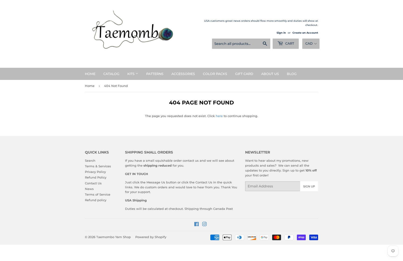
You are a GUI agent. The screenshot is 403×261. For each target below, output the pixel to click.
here (219, 116)
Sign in (281, 32)
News (89, 189)
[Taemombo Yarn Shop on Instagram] (204, 225)
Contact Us (93, 183)
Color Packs (215, 74)
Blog (292, 74)
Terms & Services (98, 166)
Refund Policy (95, 177)
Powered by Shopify (150, 237)
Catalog (111, 74)
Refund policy (95, 200)
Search (90, 160)
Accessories (183, 74)
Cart (289, 43)
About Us (270, 74)
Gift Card (244, 74)
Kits (131, 74)
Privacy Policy (95, 172)
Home (90, 74)
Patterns (154, 74)
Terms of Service (97, 194)
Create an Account (305, 32)
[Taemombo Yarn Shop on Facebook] (196, 225)
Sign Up (309, 186)
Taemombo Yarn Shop (113, 237)
